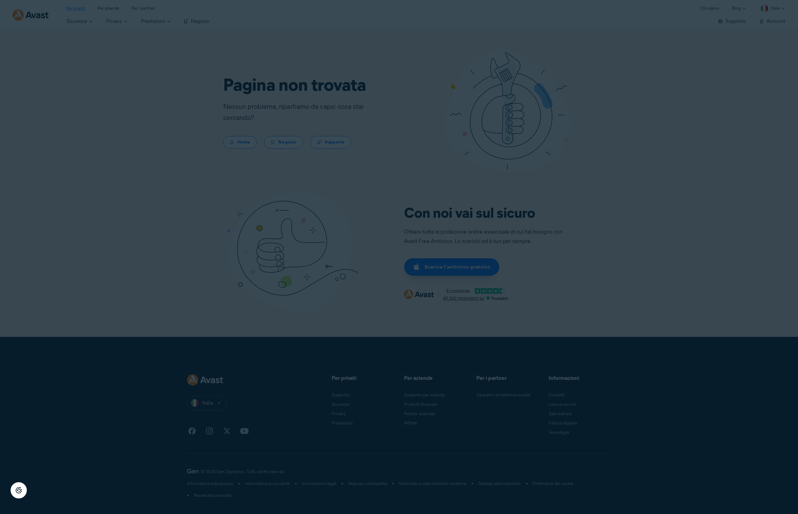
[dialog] (399, 257)
